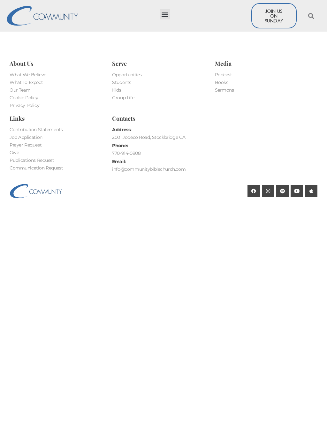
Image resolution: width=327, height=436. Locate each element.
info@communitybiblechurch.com (149, 169)
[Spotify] (282, 191)
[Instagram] (268, 191)
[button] (165, 14)
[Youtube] (297, 191)
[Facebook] (253, 191)
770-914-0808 (126, 153)
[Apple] (311, 191)
